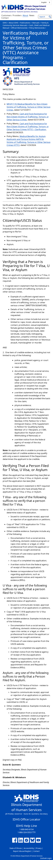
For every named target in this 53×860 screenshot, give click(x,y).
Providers (17, 15)
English (44, 2)
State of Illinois (15, 848)
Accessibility (29, 848)
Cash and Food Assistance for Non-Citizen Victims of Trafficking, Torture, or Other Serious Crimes (28, 116)
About (25, 15)
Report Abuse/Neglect (22, 851)
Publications (25, 23)
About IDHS (13, 23)
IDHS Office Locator (26, 819)
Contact (5, 18)
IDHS (5, 23)
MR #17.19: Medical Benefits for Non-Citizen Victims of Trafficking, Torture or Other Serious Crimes (28, 107)
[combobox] (46, 2)
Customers (6, 15)
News (31, 15)
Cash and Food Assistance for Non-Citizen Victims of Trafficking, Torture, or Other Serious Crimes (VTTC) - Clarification (28, 126)
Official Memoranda (19, 28)
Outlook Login (46, 858)
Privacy (39, 848)
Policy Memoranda (37, 28)
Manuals (35, 23)
